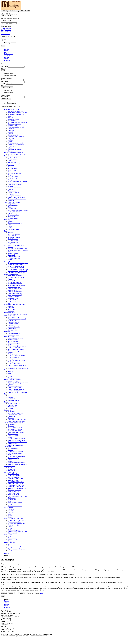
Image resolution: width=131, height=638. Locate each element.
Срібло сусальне (13, 218)
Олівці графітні (12, 290)
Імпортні (10, 536)
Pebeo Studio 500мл (13, 494)
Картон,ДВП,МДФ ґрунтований (18, 383)
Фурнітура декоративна (15, 149)
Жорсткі (10, 371)
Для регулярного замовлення (16, 154)
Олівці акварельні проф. (15, 288)
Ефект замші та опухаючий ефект (18, 432)
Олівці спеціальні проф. (15, 295)
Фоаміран (11, 200)
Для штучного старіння (15, 429)
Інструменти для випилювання (17, 112)
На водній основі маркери (16, 267)
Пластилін (11, 418)
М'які (9, 373)
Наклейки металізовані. (15, 188)
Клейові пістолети (13, 240)
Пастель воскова (13, 298)
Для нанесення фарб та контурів (17, 122)
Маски (10, 160)
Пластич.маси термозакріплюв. (17, 419)
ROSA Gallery (12, 498)
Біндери (10, 117)
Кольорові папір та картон (16, 349)
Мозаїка (10, 186)
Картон (10, 344)
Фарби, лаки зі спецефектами (17, 199)
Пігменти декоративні (14, 333)
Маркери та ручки (13, 435)
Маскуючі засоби (13, 253)
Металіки (11, 352)
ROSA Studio (12, 499)
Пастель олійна (12, 299)
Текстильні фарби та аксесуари (13, 422)
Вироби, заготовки (13, 339)
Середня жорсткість (14, 378)
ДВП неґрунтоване (14, 381)
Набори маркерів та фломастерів (18, 269)
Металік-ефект (12, 208)
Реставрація (11, 216)
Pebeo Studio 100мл (13, 493)
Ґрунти (10, 259)
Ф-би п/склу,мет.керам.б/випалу (14, 453)
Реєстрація (7, 31)
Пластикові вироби (14, 327)
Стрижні (10, 408)
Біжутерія (11, 165)
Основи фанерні (13, 135)
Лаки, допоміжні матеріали (16, 413)
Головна (6, 49)
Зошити (10, 221)
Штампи (10, 151)
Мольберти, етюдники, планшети (14, 304)
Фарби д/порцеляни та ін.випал (13, 518)
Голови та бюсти (13, 159)
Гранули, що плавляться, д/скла (17, 520)
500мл (10, 515)
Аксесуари (11, 306)
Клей (5, 231)
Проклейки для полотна (15, 256)
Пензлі (6, 370)
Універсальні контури (14, 196)
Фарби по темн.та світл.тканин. (17, 442)
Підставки (11, 138)
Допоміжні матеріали (14, 430)
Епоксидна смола (13, 178)
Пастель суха (12, 301)
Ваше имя (4, 80)
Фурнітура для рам (13, 400)
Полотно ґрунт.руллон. (15, 391)
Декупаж (10, 175)
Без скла (10, 395)
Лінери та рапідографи (15, 283)
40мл (9, 514)
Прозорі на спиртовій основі (16, 272)
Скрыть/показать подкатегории (10, 106)
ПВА (9, 243)
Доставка (7, 55)
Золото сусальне (13, 205)
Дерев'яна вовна (13, 176)
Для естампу (11, 280)
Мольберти (11, 309)
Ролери (10, 226)
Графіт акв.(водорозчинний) (16, 277)
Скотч (9, 227)
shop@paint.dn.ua (6, 30)
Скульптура (7, 410)
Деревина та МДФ (13, 317)
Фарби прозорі (12, 533)
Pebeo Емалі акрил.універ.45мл (17, 496)
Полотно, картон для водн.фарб (17, 392)
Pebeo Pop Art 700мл (14, 491)
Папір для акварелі (13, 354)
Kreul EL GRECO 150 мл (15, 478)
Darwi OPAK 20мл (13, 474)
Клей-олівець (12, 235)
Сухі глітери (11, 194)
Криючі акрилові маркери (16, 264)
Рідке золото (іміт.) (13, 215)
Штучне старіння (9, 542)
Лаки (9, 207)
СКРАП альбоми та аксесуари (17, 365)
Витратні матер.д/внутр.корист (13, 152)
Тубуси (10, 148)
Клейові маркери (13, 239)
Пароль (3, 68)
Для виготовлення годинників (17, 319)
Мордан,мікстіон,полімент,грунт (18, 210)
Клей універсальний (14, 234)
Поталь (10, 213)
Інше (9, 116)
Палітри (10, 140)
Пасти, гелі (11, 255)
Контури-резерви (13, 434)
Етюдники (11, 307)
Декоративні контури (14, 173)
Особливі (11, 376)
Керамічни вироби (13, 322)
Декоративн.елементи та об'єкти (18, 172)
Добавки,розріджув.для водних (17, 248)
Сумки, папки (12, 146)
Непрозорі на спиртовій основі (17, 271)
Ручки (6, 402)
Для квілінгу (12, 120)
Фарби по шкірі (12, 443)
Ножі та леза (11, 130)
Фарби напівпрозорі (14, 530)
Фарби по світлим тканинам (16, 440)
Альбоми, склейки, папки (16, 338)
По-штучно (11, 469)
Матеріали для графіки (11, 274)
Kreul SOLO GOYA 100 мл (16, 482)
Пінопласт (11, 325)
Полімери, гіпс (12, 328)
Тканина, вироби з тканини (16, 438)
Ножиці (10, 132)
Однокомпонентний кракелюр (17, 549)
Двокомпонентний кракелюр (16, 546)
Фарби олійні (8, 534)
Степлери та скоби (13, 229)
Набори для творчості (10, 312)
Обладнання (11, 416)
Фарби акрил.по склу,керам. (16, 462)
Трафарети (7, 446)
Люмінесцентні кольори (15, 502)
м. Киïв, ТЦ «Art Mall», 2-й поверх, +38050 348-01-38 (15, 11)
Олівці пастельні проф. (15, 293)
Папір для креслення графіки (16, 355)
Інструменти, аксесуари (11, 109)
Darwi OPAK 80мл (13, 477)
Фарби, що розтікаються (15, 445)
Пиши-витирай (12, 405)
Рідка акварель (12, 470)
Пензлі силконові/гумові (15, 143)
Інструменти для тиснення (16, 114)
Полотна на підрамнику (15, 386)
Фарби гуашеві (8, 507)
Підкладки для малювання (16, 136)
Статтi (6, 58)
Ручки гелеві (12, 406)
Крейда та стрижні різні (15, 282)
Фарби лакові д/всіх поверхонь (17, 464)
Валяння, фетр (12, 168)
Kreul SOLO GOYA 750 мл (16, 485)
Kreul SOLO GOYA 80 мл (15, 486)
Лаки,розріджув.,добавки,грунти (14, 245)
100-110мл (11, 509)
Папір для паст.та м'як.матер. (16, 360)
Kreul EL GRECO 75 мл (15, 480)
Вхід (2, 31)
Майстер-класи (8, 54)
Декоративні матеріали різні (12, 164)
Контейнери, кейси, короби (16, 127)
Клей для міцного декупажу (16, 523)
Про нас (6, 52)
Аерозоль (11, 232)
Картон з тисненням (14, 347)
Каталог (6, 50)
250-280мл (11, 512)
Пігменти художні (13, 335)
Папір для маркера (13, 357)
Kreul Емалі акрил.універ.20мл (17, 488)
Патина (10, 550)
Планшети (11, 311)
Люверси (10, 180)
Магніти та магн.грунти (15, 183)
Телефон (3, 83)
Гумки (10, 279)
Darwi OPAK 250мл (14, 475)
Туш (9, 303)
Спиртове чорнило (13, 192)
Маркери (10, 224)
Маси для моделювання (15, 184)
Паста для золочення (14, 211)
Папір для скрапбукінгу (15, 362)
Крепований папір (13, 351)
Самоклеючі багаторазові (15, 451)
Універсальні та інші (14, 258)
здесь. (41, 593)
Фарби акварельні (9, 466)
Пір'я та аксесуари (13, 296)
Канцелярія (7, 219)
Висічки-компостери (14, 119)
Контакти (7, 60)
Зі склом (10, 397)
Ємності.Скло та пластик (15, 111)
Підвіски (10, 189)
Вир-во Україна (12, 539)
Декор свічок (12, 170)
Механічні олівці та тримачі (16, 285)
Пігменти (7, 331)
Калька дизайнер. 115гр (15, 341)
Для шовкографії (13, 448)
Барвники (11, 426)
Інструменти (12, 203)
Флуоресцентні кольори (15, 506)
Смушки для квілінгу (14, 367)
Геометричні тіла (13, 157)
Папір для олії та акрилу (15, 359)
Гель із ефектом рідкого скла (16, 456)
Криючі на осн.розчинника (16, 266)
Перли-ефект (12, 191)
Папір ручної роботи (14, 363)
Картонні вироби (13, 320)
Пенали (10, 141)
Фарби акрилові (9, 472)
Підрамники (11, 384)
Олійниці (11, 133)
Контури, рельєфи (13, 458)
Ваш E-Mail (4, 66)
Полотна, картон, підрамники (13, 379)
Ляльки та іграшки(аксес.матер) (17, 181)
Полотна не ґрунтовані (15, 387)
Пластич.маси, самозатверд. (16, 421)
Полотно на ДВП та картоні (16, 389)
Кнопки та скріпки (13, 125)
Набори (10, 375)
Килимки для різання (14, 124)
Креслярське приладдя (14, 223)
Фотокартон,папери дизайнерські (18, 368)
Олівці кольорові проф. (15, 291)
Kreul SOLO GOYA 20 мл (15, 483)
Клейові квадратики (14, 237)
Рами (5, 394)
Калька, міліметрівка (14, 343)
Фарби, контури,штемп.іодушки (17, 197)
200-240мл (11, 510)
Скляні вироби (12, 330)
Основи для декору (10, 315)
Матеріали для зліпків (14, 414)
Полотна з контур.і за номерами (17, 314)
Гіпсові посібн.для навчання (12, 156)
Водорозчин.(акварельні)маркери (18, 263)
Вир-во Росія (12, 538)
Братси (10, 167)
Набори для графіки (14, 287)
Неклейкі (10, 450)
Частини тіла (12, 162)
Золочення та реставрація (12, 202)
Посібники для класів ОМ (16, 144)
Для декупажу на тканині (15, 427)
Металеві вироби (13, 323)
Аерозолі (10, 247)
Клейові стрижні (13, 242)
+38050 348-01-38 (6, 28)
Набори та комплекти (14, 403)
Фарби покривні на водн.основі (17, 531)
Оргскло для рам (13, 398)
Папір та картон (9, 336)
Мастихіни (11, 128)
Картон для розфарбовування (17, 346)
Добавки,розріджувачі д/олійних (18, 250)
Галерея (6, 57)
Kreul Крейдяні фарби (14, 490)
